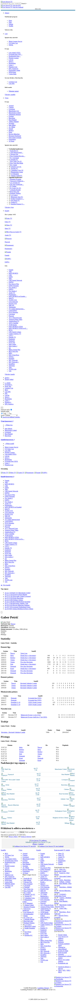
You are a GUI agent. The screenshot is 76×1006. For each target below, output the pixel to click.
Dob (11, 664)
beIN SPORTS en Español (13, 507)
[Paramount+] (29, 472)
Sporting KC (29, 935)
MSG (10, 353)
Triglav (12, 660)
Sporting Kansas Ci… (18, 204)
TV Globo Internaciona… (17, 309)
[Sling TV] (12, 472)
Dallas (26, 916)
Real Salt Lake (14, 191)
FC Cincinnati (14, 158)
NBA (60, 970)
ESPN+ (11, 289)
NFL (64, 970)
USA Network (13, 302)
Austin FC (14, 202)
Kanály (7, 211)
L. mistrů (7, 383)
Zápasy (7, 13)
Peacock (11, 316)
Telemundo (12, 307)
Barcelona (12, 118)
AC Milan (12, 127)
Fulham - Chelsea (64, 882)
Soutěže (3, 439)
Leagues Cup (13, 82)
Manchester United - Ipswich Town (62, 905)
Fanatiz (11, 270)
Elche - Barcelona (65, 880)
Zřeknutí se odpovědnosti (62, 948)
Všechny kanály (10, 374)
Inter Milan (12, 125)
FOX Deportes (13, 312)
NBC (10, 278)
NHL (68, 970)
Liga (4, 413)
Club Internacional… (16, 152)
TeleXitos (12, 365)
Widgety (60, 940)
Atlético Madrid (14, 121)
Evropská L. (8, 384)
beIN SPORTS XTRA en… (45, 918)
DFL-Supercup (13, 68)
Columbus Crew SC (17, 170)
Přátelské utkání (14, 91)
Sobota (11, 24)
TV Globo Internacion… (44, 895)
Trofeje (3, 633)
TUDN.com (12, 369)
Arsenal (11, 105)
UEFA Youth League (34, 702)
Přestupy (3, 634)
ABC (10, 271)
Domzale (13, 666)
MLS (6, 390)
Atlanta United (29, 905)
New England (28, 884)
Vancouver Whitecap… (17, 181)
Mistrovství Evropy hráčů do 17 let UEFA (34, 717)
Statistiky (4, 631)
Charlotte (26, 887)
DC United (13, 165)
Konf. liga (8, 386)
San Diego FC (15, 200)
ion (10, 348)
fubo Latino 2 (13, 346)
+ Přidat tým (8, 425)
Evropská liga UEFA (11, 461)
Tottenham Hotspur (15, 114)
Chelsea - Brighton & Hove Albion (62, 898)
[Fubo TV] (4, 472)
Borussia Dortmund (15, 136)
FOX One (12, 342)
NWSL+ (11, 357)
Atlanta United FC (16, 175)
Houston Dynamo (15, 179)
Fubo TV (61, 855)
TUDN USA (13, 300)
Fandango (12, 339)
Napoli (11, 129)
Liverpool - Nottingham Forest (60, 895)
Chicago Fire (14, 154)
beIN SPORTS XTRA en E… (18, 328)
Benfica (11, 130)
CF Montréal (15, 174)
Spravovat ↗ (9, 421)
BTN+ (11, 330)
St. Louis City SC (15, 188)
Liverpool (12, 109)
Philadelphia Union (17, 172)
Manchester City (14, 111)
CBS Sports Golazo (15, 332)
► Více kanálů (5, 585)
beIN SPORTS (13, 273)
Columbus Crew (30, 898)
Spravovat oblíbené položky (11, 417)
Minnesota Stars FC (17, 197)
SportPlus (12, 364)
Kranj (12, 668)
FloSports (12, 341)
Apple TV (12, 293)
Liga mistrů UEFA (14, 52)
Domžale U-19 (15, 702)
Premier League (14, 58)
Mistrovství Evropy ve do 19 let (31, 715)
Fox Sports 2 (13, 291)
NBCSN (11, 305)
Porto (10, 132)
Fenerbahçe (12, 139)
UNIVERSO (13, 310)
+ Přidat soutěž (9, 443)
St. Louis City (28, 917)
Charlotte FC (14, 159)
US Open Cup (13, 43)
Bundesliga (12, 63)
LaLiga (11, 60)
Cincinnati (27, 885)
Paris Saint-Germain (15, 137)
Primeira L (8, 402)
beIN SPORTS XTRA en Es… (14, 539)
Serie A (11, 61)
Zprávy (7, 378)
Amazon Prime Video (15, 319)
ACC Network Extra (15, 318)
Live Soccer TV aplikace (63, 937)
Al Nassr (11, 141)
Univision (12, 314)
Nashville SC (14, 151)
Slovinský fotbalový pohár (28, 683)
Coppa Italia (12, 74)
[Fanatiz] (37, 472)
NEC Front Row (14, 355)
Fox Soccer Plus (14, 284)
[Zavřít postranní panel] (1, 612)
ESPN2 (11, 282)
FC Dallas (13, 186)
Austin (26, 933)
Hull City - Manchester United (60, 870)
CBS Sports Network (15, 280)
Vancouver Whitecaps (26, 909)
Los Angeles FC (15, 183)
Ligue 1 (11, 65)
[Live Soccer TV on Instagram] (63, 930)
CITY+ (11, 335)
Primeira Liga (13, 67)
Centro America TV (15, 334)
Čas (10, 413)
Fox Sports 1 (13, 287)
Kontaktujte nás (63, 963)
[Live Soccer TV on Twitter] (63, 926)
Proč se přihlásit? (30, 832)
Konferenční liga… (15, 56)
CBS (10, 275)
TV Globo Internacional (12, 519)
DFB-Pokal (12, 72)
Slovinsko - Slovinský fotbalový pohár (13, 732)
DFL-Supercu (9, 404)
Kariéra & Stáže (63, 951)
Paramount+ (12, 294)
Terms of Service (26, 836)
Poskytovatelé (62, 952)
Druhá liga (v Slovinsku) (28, 655)
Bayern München (14, 134)
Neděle (11, 26)
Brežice (12, 658)
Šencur (13, 624)
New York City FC (16, 161)
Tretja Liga (23, 653)
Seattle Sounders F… (17, 199)
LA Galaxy (14, 195)
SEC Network (13, 360)
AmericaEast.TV (14, 321)
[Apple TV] (20, 472)
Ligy (6, 34)
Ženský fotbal (9, 379)
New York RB (28, 891)
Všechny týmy (9, 207)
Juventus (11, 123)
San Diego (28, 932)
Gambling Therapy (43, 988)
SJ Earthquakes (28, 914)
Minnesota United (30, 926)
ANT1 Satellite (13, 323)
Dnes (10, 20)
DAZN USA (13, 303)
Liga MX (12, 83)
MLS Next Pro (13, 351)
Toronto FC (14, 168)
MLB (60, 972)
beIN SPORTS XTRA (16, 326)
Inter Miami (27, 880)
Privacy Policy (13, 836)
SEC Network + (14, 362)
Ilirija (12, 655)
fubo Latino (12, 344)
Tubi (10, 367)
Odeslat (22, 832)
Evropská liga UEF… (15, 54)
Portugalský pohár (14, 70)
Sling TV (61, 853)
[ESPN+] (44, 472)
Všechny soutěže (10, 94)
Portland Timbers (15, 193)
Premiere (11, 358)
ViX (10, 371)
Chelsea (11, 107)
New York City (28, 889)
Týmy (7, 98)
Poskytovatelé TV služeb (62, 850)
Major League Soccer (15, 41)
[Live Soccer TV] (6, 1)
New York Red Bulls (16, 163)
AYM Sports (13, 325)
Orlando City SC (16, 167)
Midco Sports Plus (14, 349)
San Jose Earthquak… (17, 184)
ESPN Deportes (14, 286)
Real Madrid (13, 120)
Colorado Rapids (15, 190)
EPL (6, 393)
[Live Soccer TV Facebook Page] (63, 922)
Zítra (10, 22)
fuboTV (11, 298)
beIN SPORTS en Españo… (18, 296)
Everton (11, 116)
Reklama (61, 942)
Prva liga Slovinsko (26, 662)
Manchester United (15, 113)
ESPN (11, 277)
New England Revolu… (17, 156)
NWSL (11, 45)
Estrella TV (12, 337)
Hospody (61, 954)
